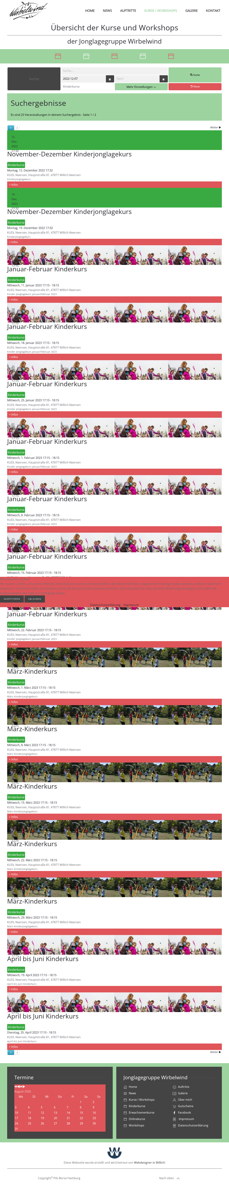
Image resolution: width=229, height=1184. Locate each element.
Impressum (131, 605)
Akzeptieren (12, 599)
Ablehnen (34, 599)
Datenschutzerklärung (105, 605)
